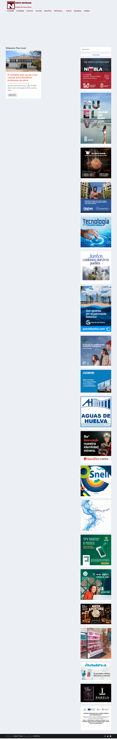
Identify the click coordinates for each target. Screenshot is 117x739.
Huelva (68, 11)
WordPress (37, 736)
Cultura (38, 11)
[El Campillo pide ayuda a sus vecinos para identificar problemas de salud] (23, 61)
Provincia (77, 11)
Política (30, 11)
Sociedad (10, 11)
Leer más (12, 95)
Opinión (87, 11)
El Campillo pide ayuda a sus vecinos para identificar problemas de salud (22, 78)
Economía (20, 11)
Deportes (47, 11)
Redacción (12, 83)
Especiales (58, 11)
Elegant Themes (18, 736)
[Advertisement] (58, 31)
